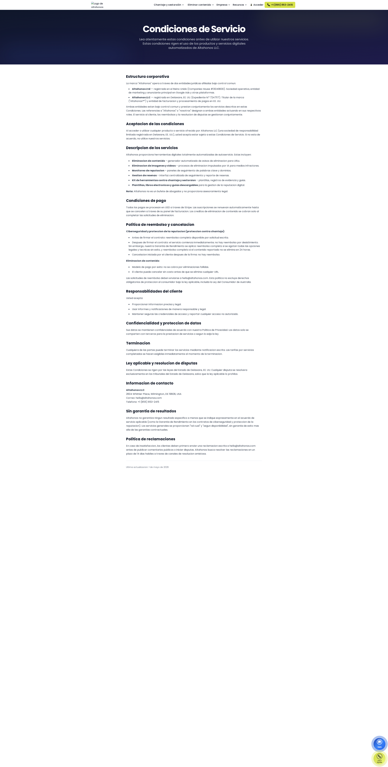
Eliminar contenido (199, 4)
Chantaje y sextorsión (167, 4)
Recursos (238, 4)
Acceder (258, 4)
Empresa (222, 4)
